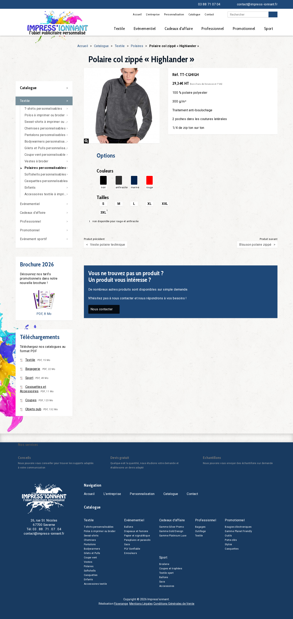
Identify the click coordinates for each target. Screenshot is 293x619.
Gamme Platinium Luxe (172, 535)
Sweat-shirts (91, 535)
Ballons (128, 526)
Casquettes (91, 575)
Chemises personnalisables (45, 128)
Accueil (137, 14)
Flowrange (121, 603)
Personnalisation (174, 14)
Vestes (88, 562)
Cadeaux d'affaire (179, 28)
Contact (209, 14)
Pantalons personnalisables (45, 135)
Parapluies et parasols (137, 540)
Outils (228, 535)
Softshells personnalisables (45, 174)
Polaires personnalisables (45, 168)
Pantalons (90, 544)
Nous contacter (101, 309)
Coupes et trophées (170, 568)
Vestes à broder (36, 161)
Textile (119, 28)
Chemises (90, 540)
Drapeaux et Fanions (136, 531)
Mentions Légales (141, 603)
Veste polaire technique (107, 244)
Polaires (137, 46)
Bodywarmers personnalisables (48, 141)
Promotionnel (244, 28)
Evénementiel (145, 28)
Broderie (164, 564)
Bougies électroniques (238, 526)
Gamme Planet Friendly (238, 531)
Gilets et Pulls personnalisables (48, 148)
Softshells (90, 570)
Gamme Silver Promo (171, 526)
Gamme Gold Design (171, 531)
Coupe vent (90, 557)
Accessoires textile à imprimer (47, 194)
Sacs (127, 544)
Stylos (228, 544)
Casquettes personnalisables (46, 181)
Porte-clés (231, 540)
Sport (268, 28)
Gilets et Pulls (92, 553)
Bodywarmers (92, 548)
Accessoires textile (95, 584)
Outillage (200, 531)
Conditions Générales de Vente (174, 603)
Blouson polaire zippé (255, 244)
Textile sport (166, 573)
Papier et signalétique (137, 535)
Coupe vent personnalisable (45, 155)
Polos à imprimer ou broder (45, 115)
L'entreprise (153, 14)
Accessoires (166, 586)
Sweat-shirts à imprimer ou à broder (49, 122)
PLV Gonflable (132, 548)
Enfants (30, 187)
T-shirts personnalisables (43, 108)
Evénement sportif (33, 239)
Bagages (200, 526)
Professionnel (213, 28)
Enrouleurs (130, 553)
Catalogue (195, 14)
